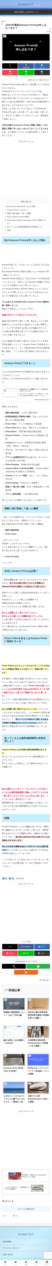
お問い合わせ (8, 1254)
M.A (6, 878)
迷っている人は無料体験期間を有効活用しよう (25, 227)
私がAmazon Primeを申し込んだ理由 (21, 206)
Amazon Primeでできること (18, 210)
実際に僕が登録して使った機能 (19, 213)
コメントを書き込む (26, 1209)
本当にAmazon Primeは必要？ (18, 217)
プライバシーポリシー (11, 1248)
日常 (12, 878)
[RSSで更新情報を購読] (26, 972)
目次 (23, 202)
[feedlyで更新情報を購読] (38, 966)
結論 (9, 230)
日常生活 (21, 878)
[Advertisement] (26, 169)
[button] (42, 72)
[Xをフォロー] (14, 966)
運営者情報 (7, 1242)
